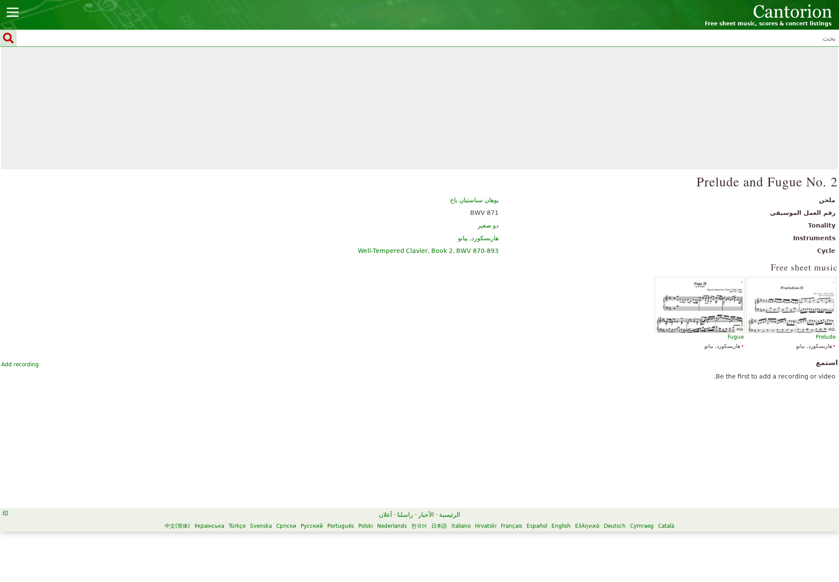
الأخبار (426, 514)
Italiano (461, 526)
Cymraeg (642, 526)
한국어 (419, 526)
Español (537, 526)
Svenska (261, 526)
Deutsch (615, 526)
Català (666, 526)
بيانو (463, 238)
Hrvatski (485, 526)
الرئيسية (449, 514)
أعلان (385, 514)
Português (340, 526)
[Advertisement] (419, 108)
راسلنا (405, 514)
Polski (365, 526)
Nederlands (392, 526)
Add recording (20, 364)
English (561, 526)
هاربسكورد (485, 238)
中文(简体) (177, 526)
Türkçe (237, 526)
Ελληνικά (587, 526)
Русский (312, 526)
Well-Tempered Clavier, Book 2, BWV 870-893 (428, 250)
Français (511, 526)
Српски (286, 526)
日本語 (439, 526)
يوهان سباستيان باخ (474, 199)
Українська (209, 526)
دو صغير (488, 225)
